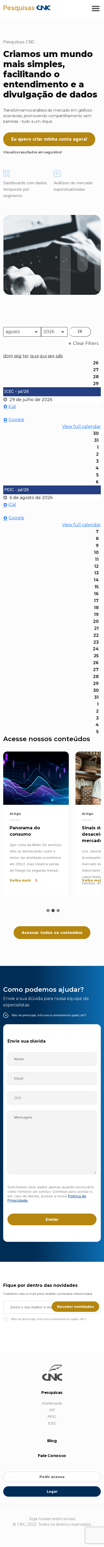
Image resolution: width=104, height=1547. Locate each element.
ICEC (52, 1423)
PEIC (52, 1416)
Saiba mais (20, 880)
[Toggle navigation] (95, 9)
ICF (52, 1410)
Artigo (15, 814)
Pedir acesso (52, 1477)
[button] (48, 910)
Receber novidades (75, 1306)
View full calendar (81, 426)
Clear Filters (85, 343)
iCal (12, 406)
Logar (52, 1491)
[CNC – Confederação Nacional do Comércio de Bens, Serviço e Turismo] (27, 7)
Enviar (52, 1219)
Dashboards (52, 1403)
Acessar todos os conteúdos (52, 932)
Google (16, 419)
